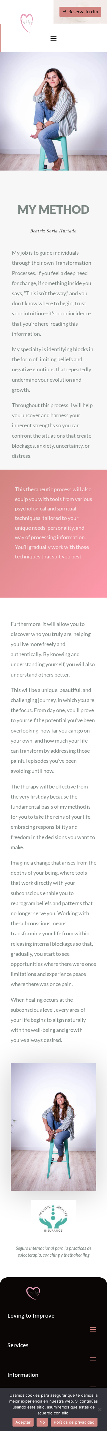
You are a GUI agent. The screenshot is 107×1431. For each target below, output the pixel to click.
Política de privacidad (74, 1422)
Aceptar (23, 1422)
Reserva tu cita (83, 12)
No (42, 1422)
